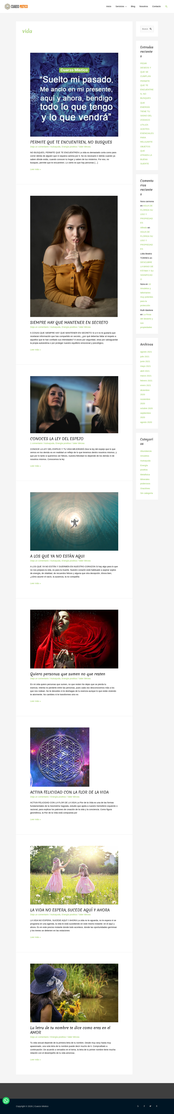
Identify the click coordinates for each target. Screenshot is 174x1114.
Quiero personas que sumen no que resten (67, 674)
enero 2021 (145, 385)
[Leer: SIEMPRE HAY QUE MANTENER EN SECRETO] (74, 256)
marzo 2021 (146, 376)
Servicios (120, 6)
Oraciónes (145, 488)
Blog (133, 6)
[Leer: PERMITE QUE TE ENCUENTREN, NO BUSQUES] (74, 94)
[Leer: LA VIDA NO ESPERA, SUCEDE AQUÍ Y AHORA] (74, 875)
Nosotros (143, 6)
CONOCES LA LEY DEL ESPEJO (56, 438)
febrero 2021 (146, 380)
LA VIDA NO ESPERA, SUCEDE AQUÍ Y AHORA (70, 910)
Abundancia (146, 451)
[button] (166, 6)
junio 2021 (145, 361)
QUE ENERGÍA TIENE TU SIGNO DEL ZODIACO (146, 111)
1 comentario (36, 443)
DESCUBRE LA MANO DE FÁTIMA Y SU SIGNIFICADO (147, 270)
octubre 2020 (146, 408)
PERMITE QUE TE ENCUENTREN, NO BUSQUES (71, 142)
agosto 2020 (146, 422)
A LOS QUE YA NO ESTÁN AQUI (57, 556)
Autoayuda (55, 147)
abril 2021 (145, 371)
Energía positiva (69, 147)
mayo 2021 (145, 366)
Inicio (108, 6)
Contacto (156, 6)
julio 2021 (144, 356)
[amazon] (157, 1106)
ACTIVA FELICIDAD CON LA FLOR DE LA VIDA (69, 792)
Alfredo (143, 227)
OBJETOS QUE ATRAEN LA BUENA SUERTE (146, 155)
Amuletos (144, 456)
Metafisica (145, 474)
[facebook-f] (146, 1106)
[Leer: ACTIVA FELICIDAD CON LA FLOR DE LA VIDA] (59, 757)
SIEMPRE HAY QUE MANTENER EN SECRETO (69, 322)
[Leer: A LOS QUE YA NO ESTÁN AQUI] (74, 521)
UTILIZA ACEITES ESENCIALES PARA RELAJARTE (147, 133)
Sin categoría (146, 493)
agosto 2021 (146, 352)
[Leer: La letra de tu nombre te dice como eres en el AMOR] (74, 993)
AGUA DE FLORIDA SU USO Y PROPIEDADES (146, 214)
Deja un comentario (39, 147)
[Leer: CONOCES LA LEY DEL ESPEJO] (74, 404)
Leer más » (35, 169)
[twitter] (152, 1106)
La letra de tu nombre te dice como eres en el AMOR (70, 1030)
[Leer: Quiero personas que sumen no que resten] (74, 639)
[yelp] (140, 1106)
